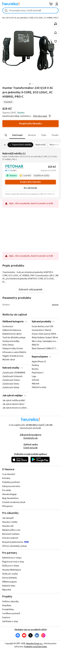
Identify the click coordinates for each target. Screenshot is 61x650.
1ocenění (26, 175)
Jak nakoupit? (8, 518)
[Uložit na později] (55, 41)
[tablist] (30, 135)
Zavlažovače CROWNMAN (13, 372)
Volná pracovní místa (11, 486)
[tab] (17, 135)
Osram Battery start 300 (42, 326)
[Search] (6, 135)
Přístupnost (7, 506)
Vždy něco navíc (40, 116)
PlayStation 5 (37, 372)
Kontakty (6, 478)
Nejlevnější (40, 144)
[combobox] (30, 10)
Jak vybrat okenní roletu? (13, 404)
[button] (17, 135)
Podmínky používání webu (35, 646)
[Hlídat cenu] (55, 33)
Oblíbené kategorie (13, 321)
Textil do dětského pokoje (13, 337)
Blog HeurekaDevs (10, 498)
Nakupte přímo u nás (11, 530)
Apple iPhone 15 (39, 361)
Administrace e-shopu (12, 557)
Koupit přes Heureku (30, 181)
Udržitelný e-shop (10, 621)
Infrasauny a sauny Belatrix (14, 352)
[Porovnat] (55, 24)
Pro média (6, 490)
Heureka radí (7, 526)
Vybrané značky (10, 368)
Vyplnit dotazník (30, 447)
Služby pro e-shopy (10, 565)
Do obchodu (30, 188)
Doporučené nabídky (22, 144)
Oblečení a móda (39, 387)
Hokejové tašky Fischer (12, 348)
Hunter (55, 304)
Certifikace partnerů (11, 613)
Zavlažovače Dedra (10, 383)
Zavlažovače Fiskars (11, 380)
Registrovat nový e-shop (13, 561)
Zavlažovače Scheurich (12, 376)
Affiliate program (9, 581)
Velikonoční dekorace (11, 330)
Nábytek (35, 383)
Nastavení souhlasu (10, 534)
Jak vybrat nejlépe (12, 395)
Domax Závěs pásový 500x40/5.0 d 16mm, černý (45, 334)
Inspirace (6, 617)
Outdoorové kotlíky (10, 341)
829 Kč (52, 167)
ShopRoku (6, 605)
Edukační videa (8, 585)
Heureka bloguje (9, 494)
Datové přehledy (9, 577)
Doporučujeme (40, 356)
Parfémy (35, 365)
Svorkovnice (7, 326)
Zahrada (35, 380)
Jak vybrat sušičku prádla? (13, 400)
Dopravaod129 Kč (48, 170)
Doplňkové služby (41, 175)
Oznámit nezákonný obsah (13, 502)
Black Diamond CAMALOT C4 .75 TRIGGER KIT (45, 348)
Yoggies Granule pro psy (12, 356)
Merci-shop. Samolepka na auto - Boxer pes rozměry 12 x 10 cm (45, 341)
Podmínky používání (11, 482)
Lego (34, 376)
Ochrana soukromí (10, 537)
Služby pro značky (10, 573)
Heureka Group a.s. (34, 643)
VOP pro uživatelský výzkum (14, 546)
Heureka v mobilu (9, 522)
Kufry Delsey (8, 344)
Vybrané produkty (41, 321)
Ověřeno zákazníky (10, 601)
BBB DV (35, 344)
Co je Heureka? (8, 474)
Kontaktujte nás (30, 438)
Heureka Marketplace (11, 569)
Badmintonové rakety (12, 334)
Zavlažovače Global (10, 387)
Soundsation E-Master (41, 330)
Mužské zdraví (8, 359)
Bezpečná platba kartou (12, 542)
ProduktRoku (8, 609)
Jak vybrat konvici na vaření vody (15, 407)
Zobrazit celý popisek (30, 289)
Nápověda (6, 589)
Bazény (35, 369)
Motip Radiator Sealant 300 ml (45, 337)
